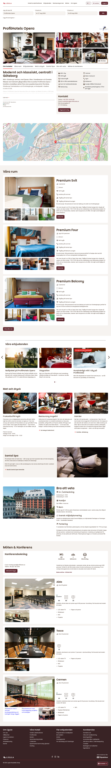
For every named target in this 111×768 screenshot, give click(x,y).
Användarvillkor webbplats (91, 739)
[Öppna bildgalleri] (29, 48)
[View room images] (30, 192)
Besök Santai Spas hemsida (15, 469)
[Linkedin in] (58, 757)
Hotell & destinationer (35, 3)
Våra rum (17, 66)
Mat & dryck (39, 66)
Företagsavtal (60, 739)
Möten (67, 3)
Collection (33, 741)
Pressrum (6, 739)
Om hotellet (7, 66)
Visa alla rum (8, 329)
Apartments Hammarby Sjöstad (39, 744)
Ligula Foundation (8, 737)
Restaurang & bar (58, 3)
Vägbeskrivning (64, 110)
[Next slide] (109, 357)
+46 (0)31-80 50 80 (68, 99)
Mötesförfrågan (11, 571)
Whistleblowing (7, 741)
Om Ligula (74, 3)
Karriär (5, 744)
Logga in (104, 3)
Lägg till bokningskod (8, 18)
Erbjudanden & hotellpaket (64, 733)
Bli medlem (96, 3)
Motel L (32, 737)
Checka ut (70, 10)
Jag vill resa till (7, 10)
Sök (103, 13)
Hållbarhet (6, 735)
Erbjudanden (47, 3)
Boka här (60, 217)
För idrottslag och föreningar (65, 741)
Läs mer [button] (5, 97)
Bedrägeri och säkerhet (90, 746)
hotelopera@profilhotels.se (70, 101)
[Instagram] (55, 757)
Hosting (32, 746)
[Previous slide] (2, 357)
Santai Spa (50, 66)
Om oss (5, 733)
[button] (55, 142)
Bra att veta (61, 66)
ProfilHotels (33, 735)
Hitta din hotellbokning (90, 735)
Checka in (38, 10)
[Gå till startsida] (7, 3)
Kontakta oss (87, 733)
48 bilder (103, 61)
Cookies (85, 744)
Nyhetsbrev (86, 748)
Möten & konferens (75, 66)
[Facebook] (52, 757)
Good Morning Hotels (36, 739)
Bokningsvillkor (87, 737)
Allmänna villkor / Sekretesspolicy (93, 741)
